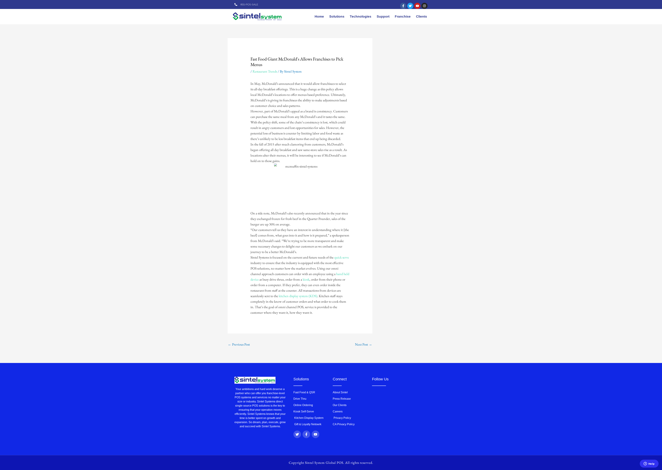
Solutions (336, 16)
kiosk (306, 279)
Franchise (403, 16)
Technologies (360, 16)
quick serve (341, 257)
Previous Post (239, 344)
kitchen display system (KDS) (298, 296)
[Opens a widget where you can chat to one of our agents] (649, 464)
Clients (421, 16)
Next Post (363, 344)
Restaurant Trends (265, 71)
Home (319, 16)
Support (383, 16)
